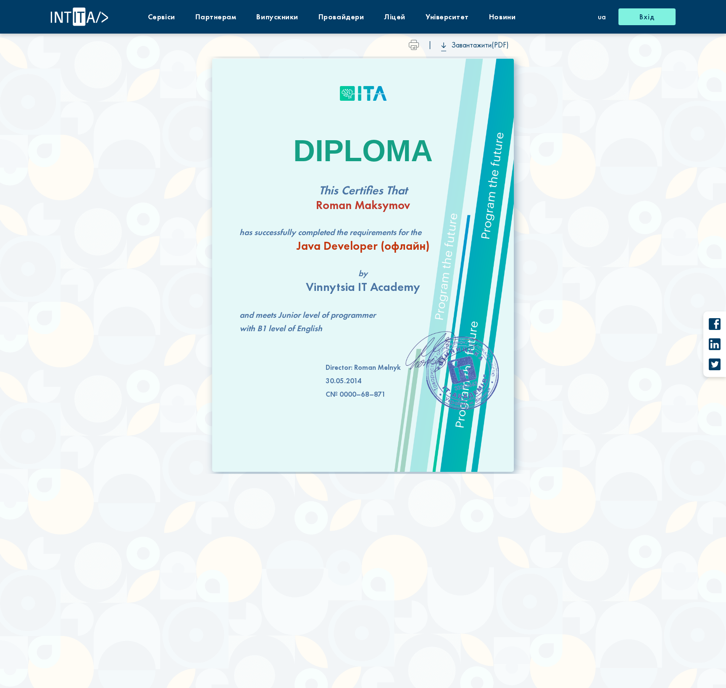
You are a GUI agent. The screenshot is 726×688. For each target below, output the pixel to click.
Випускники (277, 16)
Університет (447, 16)
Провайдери (341, 16)
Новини (502, 16)
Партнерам (216, 16)
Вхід (647, 16)
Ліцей (394, 16)
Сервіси (161, 16)
